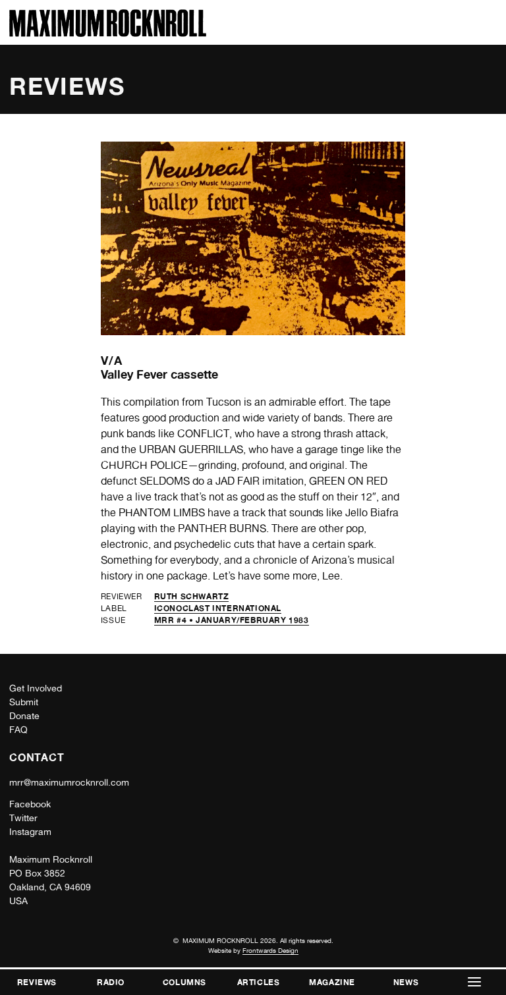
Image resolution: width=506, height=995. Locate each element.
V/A (112, 360)
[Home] (107, 33)
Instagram (30, 831)
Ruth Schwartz (191, 596)
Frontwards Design (270, 950)
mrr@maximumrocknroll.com (69, 782)
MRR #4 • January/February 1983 (231, 620)
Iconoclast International (217, 608)
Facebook (30, 804)
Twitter (23, 818)
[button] (474, 982)
